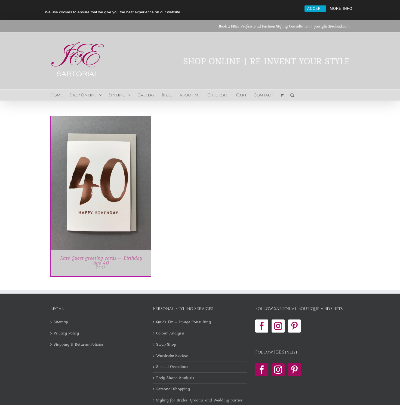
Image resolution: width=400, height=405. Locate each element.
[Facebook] (261, 326)
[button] (292, 95)
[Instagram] (278, 326)
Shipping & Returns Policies (79, 344)
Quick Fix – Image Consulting (183, 322)
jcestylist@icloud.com (332, 26)
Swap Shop (166, 344)
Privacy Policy (66, 333)
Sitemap (61, 322)
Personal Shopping (173, 389)
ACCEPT (315, 9)
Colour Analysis (170, 333)
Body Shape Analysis (175, 378)
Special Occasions (172, 367)
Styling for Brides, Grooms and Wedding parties (199, 400)
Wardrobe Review (172, 355)
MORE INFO (341, 9)
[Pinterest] (294, 326)
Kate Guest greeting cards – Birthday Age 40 (101, 260)
